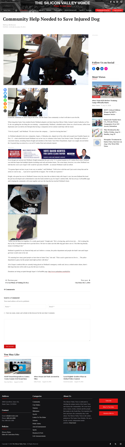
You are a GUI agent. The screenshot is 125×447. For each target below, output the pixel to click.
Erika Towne (37, 382)
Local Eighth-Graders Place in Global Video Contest (74, 377)
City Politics (32, 10)
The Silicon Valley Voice (62, 3)
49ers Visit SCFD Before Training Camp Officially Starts (104, 101)
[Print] (5, 103)
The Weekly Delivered (103, 10)
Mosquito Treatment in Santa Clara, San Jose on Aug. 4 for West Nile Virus (113, 142)
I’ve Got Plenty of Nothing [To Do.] (17, 283)
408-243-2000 (11, 418)
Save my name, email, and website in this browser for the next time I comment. (30, 313)
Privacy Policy (6, 432)
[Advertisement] (107, 48)
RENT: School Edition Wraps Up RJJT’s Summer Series (112, 112)
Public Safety (58, 10)
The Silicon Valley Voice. (19, 444)
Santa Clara (6, 10)
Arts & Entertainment (70, 10)
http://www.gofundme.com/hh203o (59, 271)
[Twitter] (5, 93)
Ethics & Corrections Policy (10, 434)
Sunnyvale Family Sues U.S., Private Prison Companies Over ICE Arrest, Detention (112, 123)
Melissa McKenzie (9, 25)
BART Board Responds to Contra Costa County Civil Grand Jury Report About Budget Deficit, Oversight (16, 379)
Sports (81, 10)
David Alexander (68, 382)
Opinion (41, 10)
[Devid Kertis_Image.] (49, 154)
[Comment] (5, 110)
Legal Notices (117, 10)
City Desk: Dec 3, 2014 (82, 283)
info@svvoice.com (12, 416)
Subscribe (108, 400)
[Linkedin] (5, 96)
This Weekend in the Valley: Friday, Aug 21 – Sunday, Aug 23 (112, 132)
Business (88, 10)
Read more (72, 423)
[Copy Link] (5, 107)
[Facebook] (5, 89)
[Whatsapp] (5, 100)
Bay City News (8, 382)
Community (23, 10)
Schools (48, 10)
